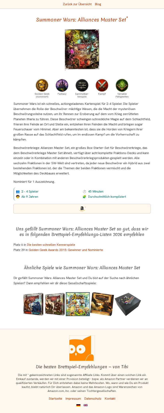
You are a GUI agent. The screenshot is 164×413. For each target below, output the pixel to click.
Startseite (55, 398)
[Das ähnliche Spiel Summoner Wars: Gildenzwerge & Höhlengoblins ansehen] (54, 304)
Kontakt (110, 398)
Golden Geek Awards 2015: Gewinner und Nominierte (66, 250)
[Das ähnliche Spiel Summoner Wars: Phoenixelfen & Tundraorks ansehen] (33, 304)
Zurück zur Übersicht (77, 4)
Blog (98, 4)
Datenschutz (92, 398)
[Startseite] (82, 348)
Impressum (73, 398)
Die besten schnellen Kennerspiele (51, 245)
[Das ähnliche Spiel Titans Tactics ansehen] (127, 304)
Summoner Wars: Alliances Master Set (82, 19)
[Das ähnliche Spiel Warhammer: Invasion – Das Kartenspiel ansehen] (102, 304)
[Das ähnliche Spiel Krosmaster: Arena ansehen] (78, 304)
